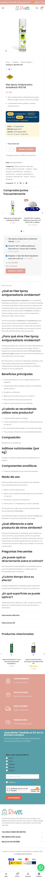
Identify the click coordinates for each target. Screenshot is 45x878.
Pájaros (26, 177)
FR (29, 854)
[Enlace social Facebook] (15, 183)
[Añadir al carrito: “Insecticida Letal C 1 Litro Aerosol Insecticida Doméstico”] (12, 655)
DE (31, 854)
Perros (32, 177)
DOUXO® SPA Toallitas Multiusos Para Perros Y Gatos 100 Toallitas (32, 220)
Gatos (35, 169)
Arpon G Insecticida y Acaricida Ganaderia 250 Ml (33, 661)
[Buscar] (37, 8)
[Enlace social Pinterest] (20, 183)
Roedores (9, 179)
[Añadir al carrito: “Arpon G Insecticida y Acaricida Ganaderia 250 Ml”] (34, 655)
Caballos (15, 62)
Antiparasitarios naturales (23, 166)
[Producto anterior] (7, 69)
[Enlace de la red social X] (17, 183)
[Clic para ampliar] (6, 50)
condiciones (24, 120)
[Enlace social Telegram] (26, 183)
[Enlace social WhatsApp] (23, 183)
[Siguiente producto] (11, 69)
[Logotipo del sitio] (22, 8)
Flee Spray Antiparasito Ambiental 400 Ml (12, 219)
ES (23, 854)
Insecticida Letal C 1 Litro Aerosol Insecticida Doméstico (12, 661)
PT (25, 854)
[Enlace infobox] (18, 694)
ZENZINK (19, 854)
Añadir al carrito (25, 149)
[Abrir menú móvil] (3, 8)
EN (27, 854)
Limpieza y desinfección (14, 65)
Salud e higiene (26, 62)
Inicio (8, 62)
